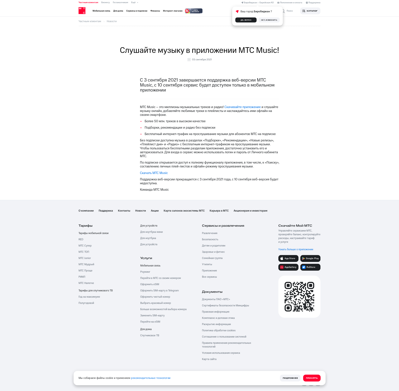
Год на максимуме (89, 297)
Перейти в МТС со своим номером (160, 278)
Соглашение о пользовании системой (224, 337)
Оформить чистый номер (155, 297)
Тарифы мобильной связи (93, 233)
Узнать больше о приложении (295, 249)
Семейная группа (212, 258)
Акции (155, 211)
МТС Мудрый (86, 264)
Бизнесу (105, 2)
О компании (86, 211)
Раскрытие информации (216, 324)
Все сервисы (209, 277)
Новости (140, 211)
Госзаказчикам (120, 2)
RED (81, 239)
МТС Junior (85, 258)
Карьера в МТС (219, 211)
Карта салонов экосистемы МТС (184, 211)
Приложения (209, 271)
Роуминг (145, 272)
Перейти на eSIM (150, 322)
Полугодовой (86, 303)
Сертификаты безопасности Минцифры (225, 305)
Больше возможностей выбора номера (163, 309)
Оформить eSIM (149, 284)
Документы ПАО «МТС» (216, 299)
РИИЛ (82, 277)
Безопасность (210, 239)
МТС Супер (85, 246)
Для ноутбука (148, 238)
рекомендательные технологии (151, 378)
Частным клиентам (88, 2)
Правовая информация (215, 312)
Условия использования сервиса (221, 353)
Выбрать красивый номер (155, 303)
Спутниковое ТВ (149, 335)
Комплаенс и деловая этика (218, 318)
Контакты (124, 211)
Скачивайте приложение (242, 107)
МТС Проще (85, 271)
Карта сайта (209, 359)
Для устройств (148, 226)
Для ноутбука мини (151, 232)
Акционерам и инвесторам (250, 211)
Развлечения (209, 233)
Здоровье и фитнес (213, 252)
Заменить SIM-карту (152, 315)
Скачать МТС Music (154, 173)
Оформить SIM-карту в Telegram (159, 290)
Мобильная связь (150, 266)
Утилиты (207, 264)
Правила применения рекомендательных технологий (226, 345)
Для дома (146, 329)
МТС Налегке (86, 283)
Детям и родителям (213, 246)
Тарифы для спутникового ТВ (96, 290)
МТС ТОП (84, 252)
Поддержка (106, 211)
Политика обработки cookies (219, 330)
